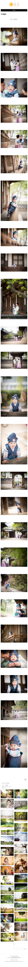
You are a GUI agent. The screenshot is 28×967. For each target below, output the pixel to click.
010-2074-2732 (15, 956)
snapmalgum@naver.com (15, 957)
